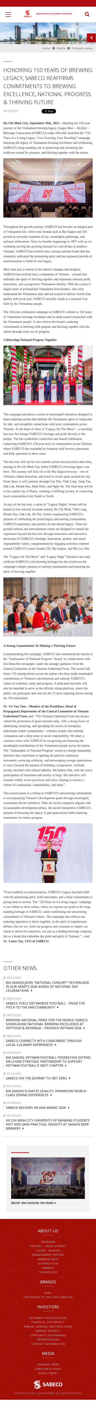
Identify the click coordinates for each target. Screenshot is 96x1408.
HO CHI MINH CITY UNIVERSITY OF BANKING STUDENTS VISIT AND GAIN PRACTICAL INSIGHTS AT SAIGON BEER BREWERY (48, 1124)
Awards (48, 1268)
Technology (48, 1272)
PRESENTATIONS (48, 1339)
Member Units (48, 1259)
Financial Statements (48, 1322)
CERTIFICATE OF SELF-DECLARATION (48, 1297)
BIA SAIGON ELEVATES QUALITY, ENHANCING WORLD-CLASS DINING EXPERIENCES (46, 1093)
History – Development (48, 1246)
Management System (48, 1254)
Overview (48, 1241)
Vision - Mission (48, 1250)
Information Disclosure (48, 1317)
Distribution (48, 1263)
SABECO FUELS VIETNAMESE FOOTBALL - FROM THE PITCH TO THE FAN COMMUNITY (45, 1005)
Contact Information (48, 1344)
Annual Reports (48, 1330)
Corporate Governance (48, 1335)
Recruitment (48, 1373)
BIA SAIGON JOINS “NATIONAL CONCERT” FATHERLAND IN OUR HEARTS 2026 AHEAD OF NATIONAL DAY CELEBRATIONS (47, 986)
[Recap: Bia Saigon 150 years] (48, 1178)
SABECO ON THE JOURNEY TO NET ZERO (36, 1078)
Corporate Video (48, 1369)
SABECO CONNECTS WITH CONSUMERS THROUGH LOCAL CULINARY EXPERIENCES (43, 1043)
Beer (48, 1293)
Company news (48, 1364)
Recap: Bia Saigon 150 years (32, 1203)
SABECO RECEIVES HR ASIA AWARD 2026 (36, 1107)
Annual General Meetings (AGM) (48, 1326)
